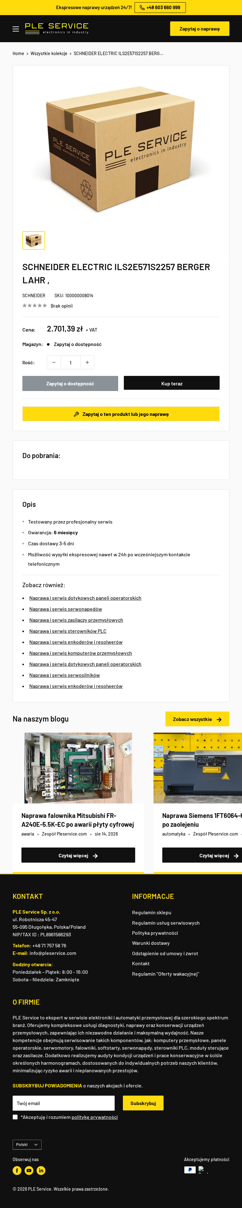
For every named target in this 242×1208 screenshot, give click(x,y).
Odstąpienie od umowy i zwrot (165, 953)
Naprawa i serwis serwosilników (64, 675)
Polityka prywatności (155, 933)
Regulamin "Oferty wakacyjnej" (165, 974)
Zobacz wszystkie (193, 719)
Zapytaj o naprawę (200, 28)
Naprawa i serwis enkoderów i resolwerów (76, 642)
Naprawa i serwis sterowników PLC (68, 631)
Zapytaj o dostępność (70, 383)
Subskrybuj (143, 1103)
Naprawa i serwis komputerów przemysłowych (80, 653)
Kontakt (141, 963)
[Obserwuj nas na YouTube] (29, 1170)
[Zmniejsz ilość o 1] (53, 362)
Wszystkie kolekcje (49, 53)
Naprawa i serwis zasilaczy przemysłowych (76, 620)
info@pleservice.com (53, 953)
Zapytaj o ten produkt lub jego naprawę (125, 414)
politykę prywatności (95, 1117)
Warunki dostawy (151, 943)
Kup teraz (171, 383)
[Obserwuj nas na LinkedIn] (41, 1170)
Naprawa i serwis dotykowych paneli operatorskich (85, 598)
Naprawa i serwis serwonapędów (65, 609)
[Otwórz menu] (16, 28)
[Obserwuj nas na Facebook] (17, 1170)
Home (18, 53)
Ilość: (28, 362)
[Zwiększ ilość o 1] (87, 362)
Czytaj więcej (74, 855)
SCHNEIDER (33, 295)
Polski (21, 1144)
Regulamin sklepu (151, 912)
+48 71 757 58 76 (49, 945)
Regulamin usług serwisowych (166, 923)
